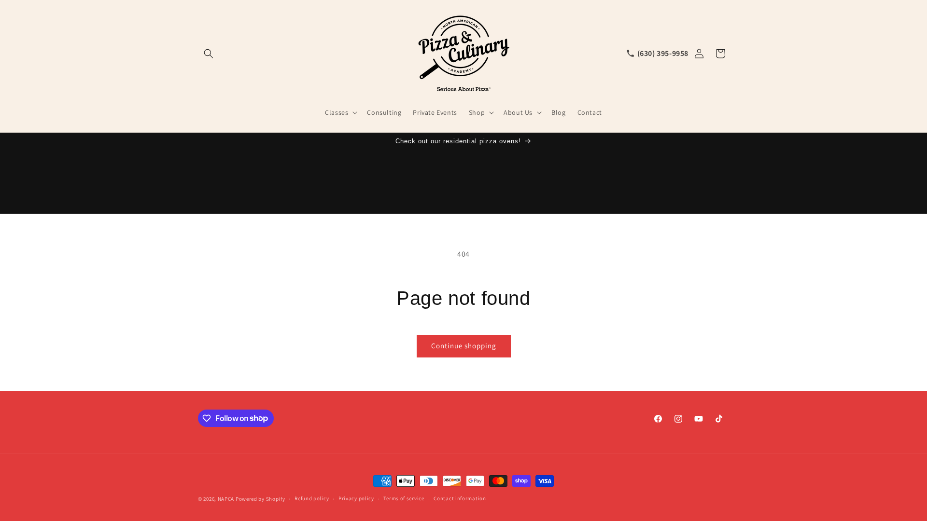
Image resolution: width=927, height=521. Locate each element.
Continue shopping (463, 345)
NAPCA (226, 498)
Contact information (460, 498)
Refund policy (312, 498)
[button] (208, 53)
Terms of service (403, 498)
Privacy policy (356, 498)
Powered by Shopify (260, 498)
